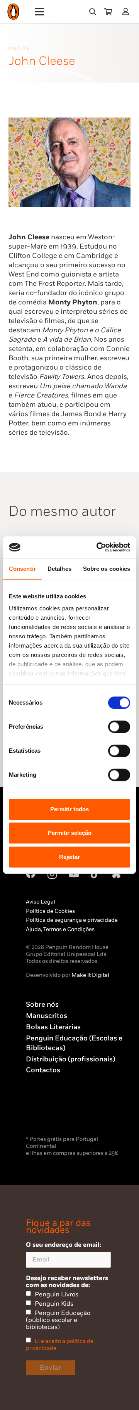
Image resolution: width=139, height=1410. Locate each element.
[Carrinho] (108, 11)
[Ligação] (127, 11)
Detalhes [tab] (59, 568)
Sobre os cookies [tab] (107, 568)
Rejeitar (69, 857)
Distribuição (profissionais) (70, 1059)
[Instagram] (52, 874)
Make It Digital (90, 975)
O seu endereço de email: (63, 1245)
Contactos (43, 1070)
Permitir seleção (70, 832)
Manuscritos (46, 1016)
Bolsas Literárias (53, 1027)
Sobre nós (42, 1004)
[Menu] (39, 11)
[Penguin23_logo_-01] (13, 12)
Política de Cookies (50, 911)
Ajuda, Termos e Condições (60, 929)
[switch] (119, 727)
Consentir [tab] (22, 568)
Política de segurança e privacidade (72, 920)
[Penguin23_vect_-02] (49, 1113)
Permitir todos (69, 809)
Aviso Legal (40, 902)
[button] (92, 11)
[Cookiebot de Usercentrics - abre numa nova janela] (98, 547)
